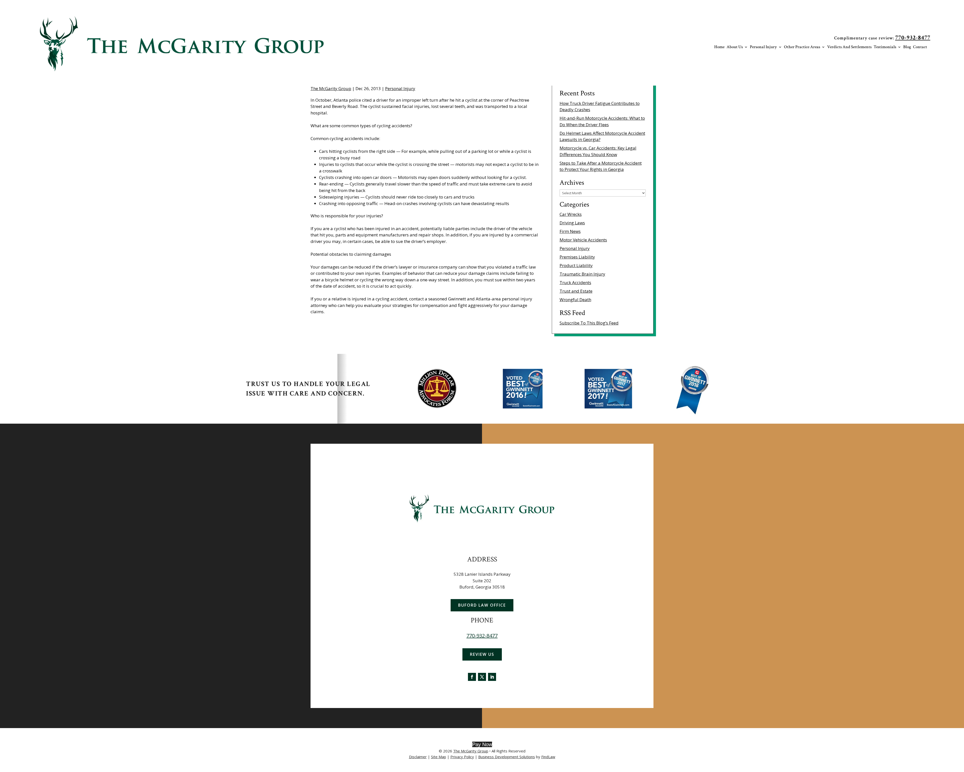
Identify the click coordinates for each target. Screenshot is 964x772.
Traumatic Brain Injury (582, 274)
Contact (920, 47)
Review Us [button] (482, 654)
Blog (907, 47)
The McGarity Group (331, 88)
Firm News (570, 231)
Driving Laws (572, 223)
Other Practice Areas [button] (802, 47)
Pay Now (482, 744)
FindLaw (548, 756)
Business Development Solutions (506, 756)
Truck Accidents (575, 282)
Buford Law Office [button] (482, 605)
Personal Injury (763, 47)
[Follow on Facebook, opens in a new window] (472, 677)
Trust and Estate (576, 291)
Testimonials (885, 47)
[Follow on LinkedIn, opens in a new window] (492, 677)
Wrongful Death (575, 299)
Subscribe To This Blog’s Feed (589, 323)
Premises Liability (577, 257)
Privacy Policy (462, 756)
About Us (735, 47)
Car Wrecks (571, 214)
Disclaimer (418, 756)
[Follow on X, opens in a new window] (482, 677)
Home (719, 47)
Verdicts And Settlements (849, 47)
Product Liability (576, 265)
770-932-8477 (912, 37)
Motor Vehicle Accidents (583, 240)
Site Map (438, 756)
